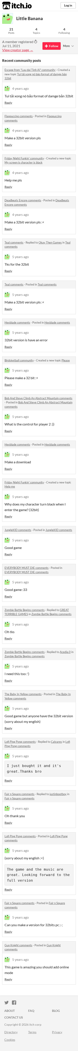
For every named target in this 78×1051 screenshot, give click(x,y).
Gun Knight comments (18, 945)
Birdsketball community (19, 360)
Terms (32, 1032)
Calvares (56, 741)
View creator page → (17, 50)
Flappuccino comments (19, 116)
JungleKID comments (18, 530)
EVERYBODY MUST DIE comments (27, 568)
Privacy (57, 1032)
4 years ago (20, 88)
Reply (8, 102)
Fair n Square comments (19, 794)
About (9, 1010)
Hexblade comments (17, 322)
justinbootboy (58, 794)
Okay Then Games (50, 242)
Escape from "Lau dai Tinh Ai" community (30, 70)
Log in (68, 5)
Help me (10, 486)
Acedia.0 (65, 652)
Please (66, 360)
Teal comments (14, 242)
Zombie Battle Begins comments (25, 610)
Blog (56, 1010)
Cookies (9, 1039)
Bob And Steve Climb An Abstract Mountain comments (38, 398)
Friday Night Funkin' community (24, 158)
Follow (53, 46)
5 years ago (20, 257)
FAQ (31, 1010)
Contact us (13, 1017)
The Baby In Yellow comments (23, 694)
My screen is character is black (23, 162)
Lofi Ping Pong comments (20, 741)
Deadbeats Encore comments (23, 200)
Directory (11, 1032)
